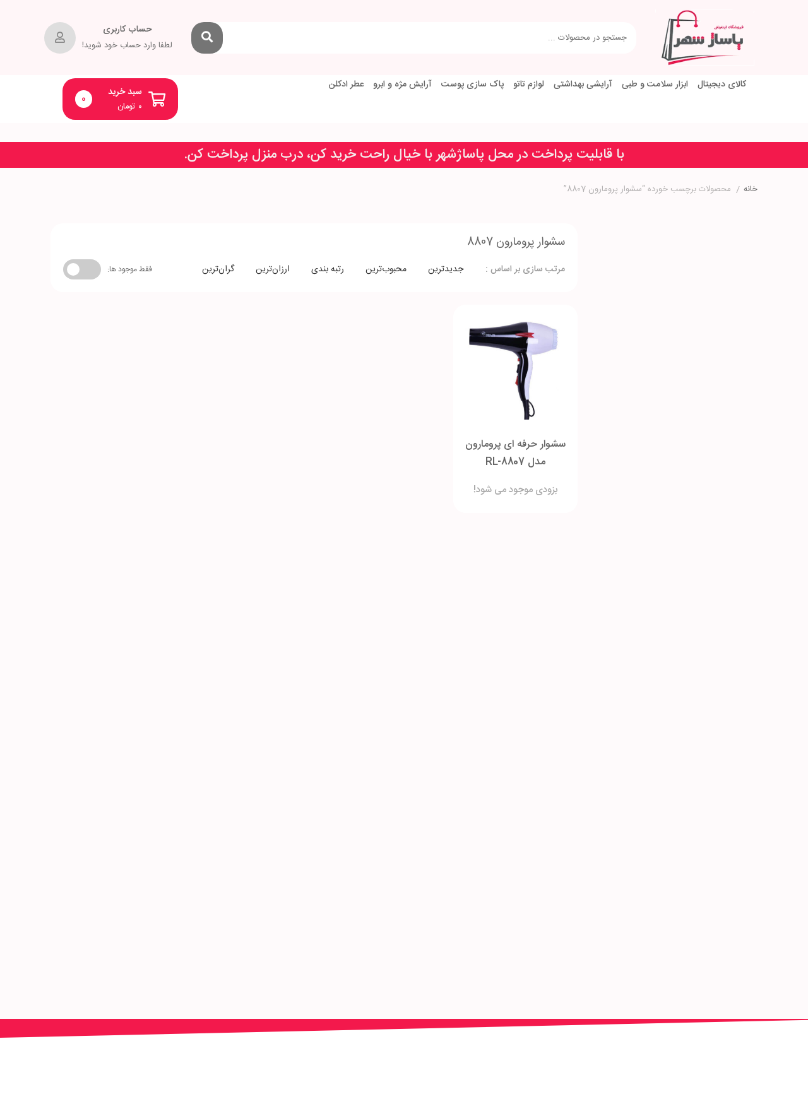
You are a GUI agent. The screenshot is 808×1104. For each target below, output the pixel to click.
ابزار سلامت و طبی (655, 84)
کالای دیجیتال (722, 84)
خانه (751, 190)
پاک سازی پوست (472, 84)
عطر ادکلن (346, 84)
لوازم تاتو (528, 84)
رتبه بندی (327, 269)
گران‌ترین (218, 269)
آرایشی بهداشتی (583, 84)
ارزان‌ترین (273, 269)
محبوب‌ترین (386, 269)
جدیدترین (445, 269)
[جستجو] (207, 38)
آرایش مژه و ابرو (402, 84)
